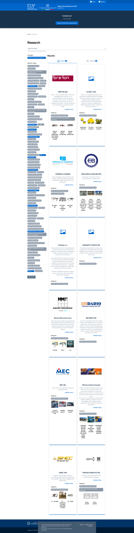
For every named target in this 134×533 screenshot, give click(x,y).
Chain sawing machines (33, 94)
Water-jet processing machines (34, 268)
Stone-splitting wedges (33, 240)
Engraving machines (32, 131)
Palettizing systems (70, 411)
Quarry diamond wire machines (34, 200)
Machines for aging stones (33, 162)
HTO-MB (55, 350)
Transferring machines (32, 252)
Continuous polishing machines (34, 101)
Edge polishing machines (33, 127)
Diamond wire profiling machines (35, 119)
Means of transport (32, 172)
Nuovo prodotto (87, 503)
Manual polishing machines (34, 167)
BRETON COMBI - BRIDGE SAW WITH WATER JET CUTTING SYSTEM (55, 135)
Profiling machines (32, 192)
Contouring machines (32, 104)
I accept (90, 526)
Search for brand (32, 48)
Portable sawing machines (33, 188)
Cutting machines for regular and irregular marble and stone (37, 110)
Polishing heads (41, 185)
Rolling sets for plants (32, 207)
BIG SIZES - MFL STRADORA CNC (62, 208)
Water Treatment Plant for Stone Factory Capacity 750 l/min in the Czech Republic (83, 205)
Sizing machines (31, 221)
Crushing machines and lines (55, 412)
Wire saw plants (38, 271)
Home (29, 34)
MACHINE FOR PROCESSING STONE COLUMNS (91, 428)
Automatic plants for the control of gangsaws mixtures (35, 71)
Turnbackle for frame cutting (34, 255)
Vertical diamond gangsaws (34, 260)
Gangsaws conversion (32, 144)
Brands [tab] (64, 61)
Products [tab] (93, 61)
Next (76, 130)
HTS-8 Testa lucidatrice (99, 128)
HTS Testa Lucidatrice (91, 128)
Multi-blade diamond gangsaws (34, 177)
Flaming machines (32, 139)
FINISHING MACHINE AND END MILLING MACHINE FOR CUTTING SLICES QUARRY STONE (83, 432)
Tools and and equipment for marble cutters (35, 248)
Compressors (31, 99)
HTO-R (62, 350)
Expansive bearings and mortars (35, 134)
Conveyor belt (41, 104)
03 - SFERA (70, 501)
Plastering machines (39, 182)
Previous (49, 130)
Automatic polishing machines (34, 75)
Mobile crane (40, 172)
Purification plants (32, 198)
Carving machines (31, 91)
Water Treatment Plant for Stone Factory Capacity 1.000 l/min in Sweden (91, 204)
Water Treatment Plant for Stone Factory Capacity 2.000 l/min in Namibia (98, 204)
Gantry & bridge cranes (33, 147)
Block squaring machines (33, 83)
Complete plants (42, 96)
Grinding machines (32, 152)
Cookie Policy (89, 524)
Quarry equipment (32, 203)
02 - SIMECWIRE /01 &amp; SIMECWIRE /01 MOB (63, 504)
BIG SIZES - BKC (55, 206)
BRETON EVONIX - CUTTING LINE (62, 133)
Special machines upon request (34, 226)
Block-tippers (43, 83)
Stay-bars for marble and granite (35, 237)
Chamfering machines (32, 96)
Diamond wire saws (32, 121)
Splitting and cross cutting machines (35, 229)
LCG (70, 350)
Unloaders (31, 257)
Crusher (31, 107)
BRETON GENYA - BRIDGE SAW (70, 133)
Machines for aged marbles (33, 159)
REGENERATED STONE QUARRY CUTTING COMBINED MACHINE (98, 429)
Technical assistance (32, 245)
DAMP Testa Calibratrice (83, 128)
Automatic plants (31, 68)
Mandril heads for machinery (34, 164)
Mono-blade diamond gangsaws (35, 174)
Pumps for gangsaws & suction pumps (36, 195)
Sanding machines (32, 210)
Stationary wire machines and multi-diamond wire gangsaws (35, 234)
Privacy (82, 524)
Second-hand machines (33, 213)
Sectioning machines (32, 215)
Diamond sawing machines (33, 116)
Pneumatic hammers (32, 185)
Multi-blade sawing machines (34, 180)
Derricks (31, 114)
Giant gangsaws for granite (33, 149)
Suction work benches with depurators (36, 243)
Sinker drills (40, 218)
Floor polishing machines (33, 141)
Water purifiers (31, 263)
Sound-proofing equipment (33, 223)
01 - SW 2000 (54, 501)
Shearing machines (32, 218)
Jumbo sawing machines (33, 155)
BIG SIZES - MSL (70, 206)
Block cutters (43, 80)
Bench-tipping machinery (33, 80)
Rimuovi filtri (31, 277)
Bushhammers (42, 86)
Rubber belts (41, 207)
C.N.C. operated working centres (34, 88)
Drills (41, 124)
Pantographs (31, 182)
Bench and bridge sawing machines (35, 78)
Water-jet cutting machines (33, 265)
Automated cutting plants (33, 66)
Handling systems (62, 411)
